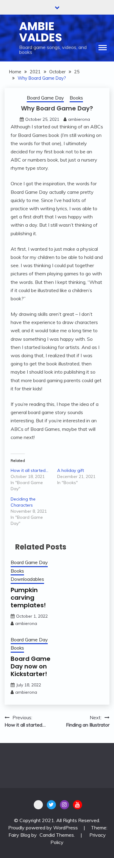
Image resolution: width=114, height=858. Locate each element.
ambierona (79, 119)
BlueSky (38, 804)
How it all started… (29, 470)
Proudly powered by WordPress (43, 828)
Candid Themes (57, 835)
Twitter (51, 804)
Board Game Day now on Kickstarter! (30, 666)
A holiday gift (70, 470)
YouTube (77, 804)
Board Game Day (45, 98)
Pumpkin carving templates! (28, 597)
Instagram (64, 804)
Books (76, 98)
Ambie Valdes (40, 31)
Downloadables (27, 579)
